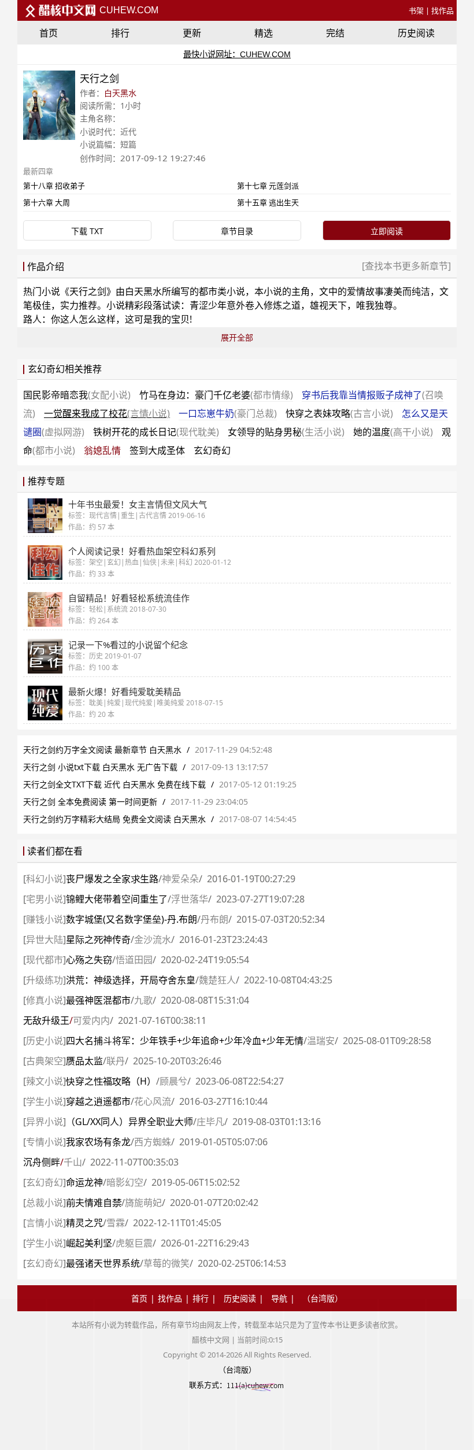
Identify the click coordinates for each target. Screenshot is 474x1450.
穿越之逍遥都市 (98, 1101)
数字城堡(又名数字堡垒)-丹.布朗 (131, 919)
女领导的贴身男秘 (286, 432)
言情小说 (44, 1222)
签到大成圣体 (157, 450)
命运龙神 (84, 1182)
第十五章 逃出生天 (268, 202)
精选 (263, 33)
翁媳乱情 (102, 450)
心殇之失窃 (89, 959)
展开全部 (237, 337)
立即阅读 (387, 230)
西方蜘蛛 (152, 1141)
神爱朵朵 (180, 878)
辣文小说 (44, 1081)
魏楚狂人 (217, 980)
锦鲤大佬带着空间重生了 (117, 899)
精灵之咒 (84, 1222)
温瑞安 (321, 1040)
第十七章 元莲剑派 (268, 185)
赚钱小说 (44, 919)
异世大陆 (44, 939)
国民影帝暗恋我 (77, 395)
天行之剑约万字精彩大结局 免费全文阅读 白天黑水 (114, 818)
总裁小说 (44, 1202)
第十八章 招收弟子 (54, 185)
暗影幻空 (124, 1182)
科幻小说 (44, 878)
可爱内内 (91, 1020)
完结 (335, 33)
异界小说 (44, 1121)
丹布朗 (214, 919)
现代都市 (44, 959)
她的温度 (393, 432)
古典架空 (44, 1061)
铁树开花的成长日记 (156, 432)
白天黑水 (120, 92)
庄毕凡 (210, 1121)
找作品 (442, 10)
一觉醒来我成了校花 (107, 413)
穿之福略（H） (111, 1081)
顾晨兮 (173, 1081)
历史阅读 (416, 33)
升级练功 (44, 980)
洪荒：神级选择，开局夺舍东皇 (130, 980)
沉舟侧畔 (41, 1162)
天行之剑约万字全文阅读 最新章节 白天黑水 (102, 749)
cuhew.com (127, 10)
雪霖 (115, 1222)
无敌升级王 (46, 1020)
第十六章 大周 (46, 202)
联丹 (115, 1061)
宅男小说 (44, 899)
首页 (48, 33)
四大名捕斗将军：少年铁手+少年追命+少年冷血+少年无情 (184, 1040)
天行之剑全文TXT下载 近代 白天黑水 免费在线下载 (114, 784)
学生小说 (44, 1101)
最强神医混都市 (98, 1000)
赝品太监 (84, 1061)
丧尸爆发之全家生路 (112, 878)
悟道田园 (134, 959)
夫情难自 (93, 1202)
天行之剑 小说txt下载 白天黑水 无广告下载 (101, 766)
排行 (120, 33)
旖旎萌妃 (143, 1202)
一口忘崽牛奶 (228, 413)
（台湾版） (322, 1298)
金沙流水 (152, 939)
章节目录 (237, 230)
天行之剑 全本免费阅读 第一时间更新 (90, 801)
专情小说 (44, 1141)
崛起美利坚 (89, 1243)
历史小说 (44, 1040)
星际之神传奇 (98, 939)
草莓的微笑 (166, 1263)
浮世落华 (189, 899)
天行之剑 (87, 291)
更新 (192, 33)
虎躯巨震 (134, 1243)
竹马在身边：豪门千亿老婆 (216, 395)
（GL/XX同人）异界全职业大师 (129, 1121)
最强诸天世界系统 (103, 1263)
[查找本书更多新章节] (406, 266)
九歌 (143, 1000)
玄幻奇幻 (212, 450)
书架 (416, 10)
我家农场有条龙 (98, 1141)
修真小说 (44, 1000)
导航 (279, 1298)
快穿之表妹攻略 (339, 413)
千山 (73, 1162)
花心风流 (152, 1101)
